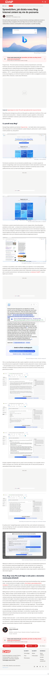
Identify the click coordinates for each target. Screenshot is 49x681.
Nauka (33, 653)
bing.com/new (24, 127)
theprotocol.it (5, 667)
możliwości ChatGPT (35, 272)
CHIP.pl (7, 665)
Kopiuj (43, 645)
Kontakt (42, 657)
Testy (25, 655)
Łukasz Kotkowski (9, 15)
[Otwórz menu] (45, 2)
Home (5, 5)
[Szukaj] (43, 2)
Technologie (27, 653)
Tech (11, 5)
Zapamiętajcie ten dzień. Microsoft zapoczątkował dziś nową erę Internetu (24, 110)
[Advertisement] (24, 181)
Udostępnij (7, 645)
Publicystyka (35, 655)
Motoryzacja (27, 658)
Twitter (30, 645)
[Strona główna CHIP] (9, 2)
